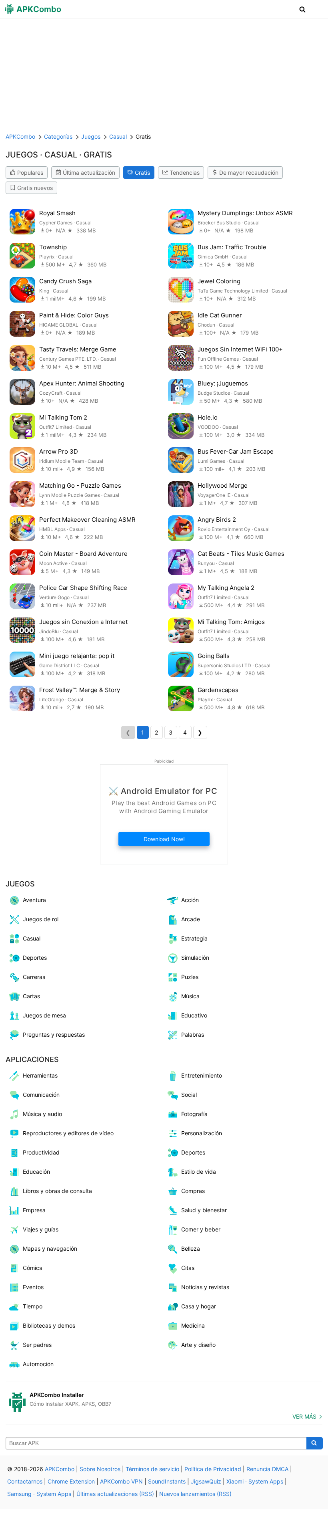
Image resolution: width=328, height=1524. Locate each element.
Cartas (31, 996)
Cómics (32, 1267)
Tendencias (185, 172)
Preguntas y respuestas (54, 1034)
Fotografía (194, 1113)
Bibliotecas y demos (49, 1325)
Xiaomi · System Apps (254, 1481)
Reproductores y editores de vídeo (68, 1133)
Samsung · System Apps (39, 1493)
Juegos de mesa (44, 1015)
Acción (190, 899)
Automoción (38, 1363)
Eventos (33, 1287)
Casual (31, 938)
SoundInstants (167, 1481)
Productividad (41, 1152)
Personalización (201, 1133)
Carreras (34, 976)
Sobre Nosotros (100, 1468)
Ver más (304, 1416)
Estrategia (194, 938)
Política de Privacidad (212, 1468)
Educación (36, 1171)
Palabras (192, 1034)
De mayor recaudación (248, 172)
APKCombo (20, 136)
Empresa (34, 1210)
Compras (193, 1190)
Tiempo (32, 1306)
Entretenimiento (201, 1075)
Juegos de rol (40, 919)
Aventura (34, 899)
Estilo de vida (198, 1171)
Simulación (195, 957)
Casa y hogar (198, 1306)
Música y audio (42, 1113)
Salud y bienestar (204, 1210)
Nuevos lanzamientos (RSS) (195, 1493)
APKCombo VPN (121, 1481)
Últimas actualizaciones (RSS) (115, 1493)
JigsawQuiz (206, 1481)
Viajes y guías (40, 1229)
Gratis (142, 172)
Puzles (189, 976)
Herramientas (40, 1075)
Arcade (190, 919)
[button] (302, 9)
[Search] (314, 1443)
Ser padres (37, 1344)
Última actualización (89, 172)
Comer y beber (200, 1229)
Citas (187, 1267)
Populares (30, 172)
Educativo (194, 1015)
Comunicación (41, 1094)
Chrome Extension (71, 1481)
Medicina (193, 1325)
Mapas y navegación (50, 1248)
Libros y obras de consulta (57, 1190)
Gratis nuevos (35, 187)
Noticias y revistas (205, 1287)
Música (190, 996)
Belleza (190, 1248)
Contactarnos (24, 1481)
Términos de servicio (152, 1468)
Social (189, 1094)
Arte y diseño (198, 1344)
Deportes (35, 957)
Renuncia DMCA (267, 1468)
